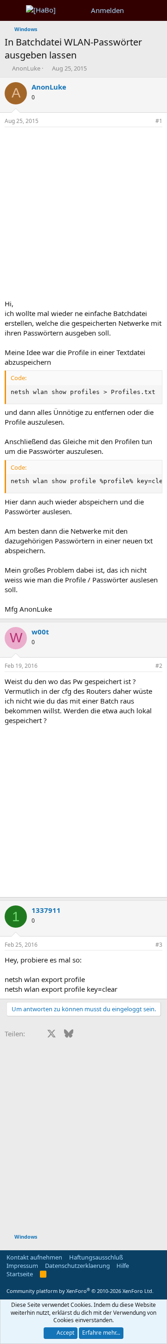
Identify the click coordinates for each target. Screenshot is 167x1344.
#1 (158, 121)
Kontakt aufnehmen (34, 1257)
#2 (158, 666)
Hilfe (122, 1265)
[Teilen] (146, 121)
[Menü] (13, 10)
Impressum (22, 1265)
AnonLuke (26, 68)
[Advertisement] (83, 215)
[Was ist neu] (137, 10)
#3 (158, 945)
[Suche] (156, 10)
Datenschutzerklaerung (77, 1265)
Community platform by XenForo (80, 1290)
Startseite (19, 1274)
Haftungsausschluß (96, 1257)
